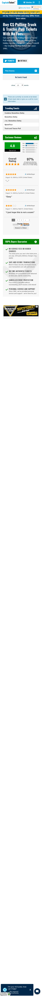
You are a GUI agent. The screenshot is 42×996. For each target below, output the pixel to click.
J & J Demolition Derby (13, 121)
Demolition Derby (11, 117)
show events (19, 85)
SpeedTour (9, 124)
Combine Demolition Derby (14, 113)
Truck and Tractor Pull (13, 128)
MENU (39, 2)
